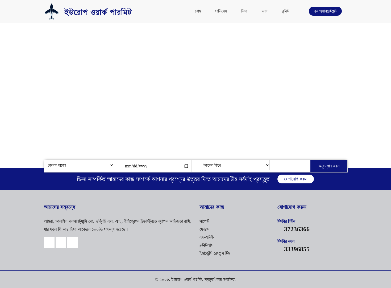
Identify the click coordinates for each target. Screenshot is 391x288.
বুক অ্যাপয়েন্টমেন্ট (325, 11)
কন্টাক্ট (285, 11)
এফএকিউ (206, 237)
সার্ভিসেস (221, 11)
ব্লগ (265, 11)
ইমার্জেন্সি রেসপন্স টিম (214, 253)
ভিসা (244, 11)
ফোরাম (204, 229)
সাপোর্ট (204, 221)
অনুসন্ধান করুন (328, 166)
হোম (198, 11)
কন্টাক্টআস (206, 245)
